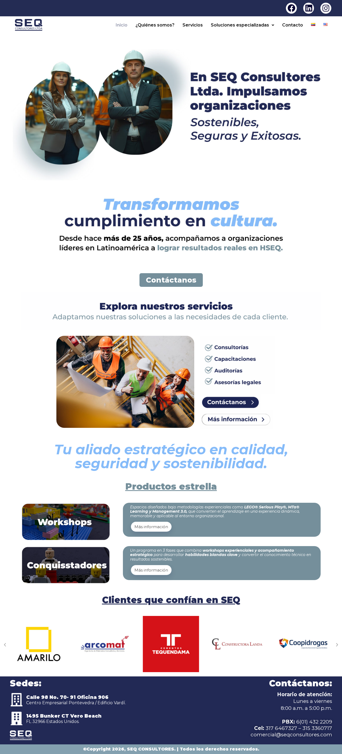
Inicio (121, 25)
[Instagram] (325, 8)
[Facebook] (291, 8)
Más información (151, 526)
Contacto (292, 25)
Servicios (192, 25)
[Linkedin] (308, 8)
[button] (242, 25)
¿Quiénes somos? (154, 25)
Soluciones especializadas (240, 25)
